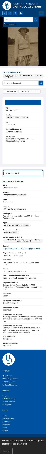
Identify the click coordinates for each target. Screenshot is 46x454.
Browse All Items (8, 419)
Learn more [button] (22, 444)
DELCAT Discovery (8, 399)
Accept (6, 451)
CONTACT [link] (5, 371)
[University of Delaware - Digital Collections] (22, 5)
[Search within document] (41, 83)
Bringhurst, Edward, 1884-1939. (17, 117)
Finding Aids (6, 405)
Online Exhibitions (8, 402)
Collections (6, 422)
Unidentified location (14, 132)
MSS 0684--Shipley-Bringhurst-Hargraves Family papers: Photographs (23, 76)
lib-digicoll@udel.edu (9, 385)
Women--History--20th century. (15, 209)
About (4, 428)
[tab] (23, 102)
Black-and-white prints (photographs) (17, 225)
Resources (6, 425)
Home (4, 416)
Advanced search (10, 24)
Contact (5, 431)
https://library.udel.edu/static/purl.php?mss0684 (21, 248)
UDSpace (5, 396)
